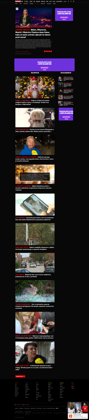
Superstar (37, 394)
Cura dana (61, 386)
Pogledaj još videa (19, 376)
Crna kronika (25, 3)
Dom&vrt (49, 386)
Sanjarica (72, 388)
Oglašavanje (21, 408)
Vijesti (16, 3)
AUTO (50, 1)
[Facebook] (44, 51)
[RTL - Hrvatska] (68, 408)
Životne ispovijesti (50, 399)
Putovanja (49, 394)
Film (36, 386)
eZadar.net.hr (64, 412)
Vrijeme (54, 3)
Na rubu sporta (27, 389)
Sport (31, 1)
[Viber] (49, 51)
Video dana (61, 397)
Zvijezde (37, 384)
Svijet (20, 3)
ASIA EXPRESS (59, 1)
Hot (34, 1)
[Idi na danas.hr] (19, 1)
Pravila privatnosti (39, 408)
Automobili (49, 400)
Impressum (16, 408)
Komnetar (61, 389)
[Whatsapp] (48, 51)
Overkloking (61, 391)
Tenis (26, 392)
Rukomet (26, 386)
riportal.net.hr (50, 412)
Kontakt (44, 408)
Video (72, 384)
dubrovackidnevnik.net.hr (57, 412)
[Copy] (51, 51)
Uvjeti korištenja (27, 408)
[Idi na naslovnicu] (26, 2)
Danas (16, 383)
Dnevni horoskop (62, 387)
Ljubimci (49, 391)
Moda (49, 392)
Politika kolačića (33, 408)
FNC (25, 395)
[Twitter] (46, 51)
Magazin (38, 1)
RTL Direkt (37, 3)
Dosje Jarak (49, 3)
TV (36, 391)
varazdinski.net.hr (44, 412)
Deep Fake (29, 53)
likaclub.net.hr (27, 414)
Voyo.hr (23, 412)
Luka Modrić (24, 53)
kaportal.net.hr (38, 412)
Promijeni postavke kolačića (51, 408)
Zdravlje (49, 397)
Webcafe (43, 1)
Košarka (26, 391)
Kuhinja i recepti (50, 387)
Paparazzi (37, 389)
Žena (47, 1)
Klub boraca (27, 387)
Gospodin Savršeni (38, 395)
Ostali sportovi (27, 394)
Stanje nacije (43, 3)
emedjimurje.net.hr (28, 412)
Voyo (37, 399)
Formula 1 (26, 397)
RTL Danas (31, 3)
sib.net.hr (33, 412)
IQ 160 (54, 1)
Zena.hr (19, 412)
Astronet (61, 384)
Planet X (61, 392)
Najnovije (72, 386)
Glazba (37, 387)
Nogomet (26, 384)
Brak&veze (49, 384)
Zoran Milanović (18, 53)
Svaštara (61, 394)
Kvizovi (61, 395)
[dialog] (78, 410)
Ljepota (49, 389)
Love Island (37, 392)
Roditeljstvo (49, 395)
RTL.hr (16, 412)
